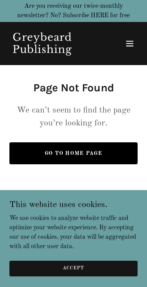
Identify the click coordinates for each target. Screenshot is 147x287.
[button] (130, 43)
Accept (73, 268)
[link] (54, 51)
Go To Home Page (74, 153)
